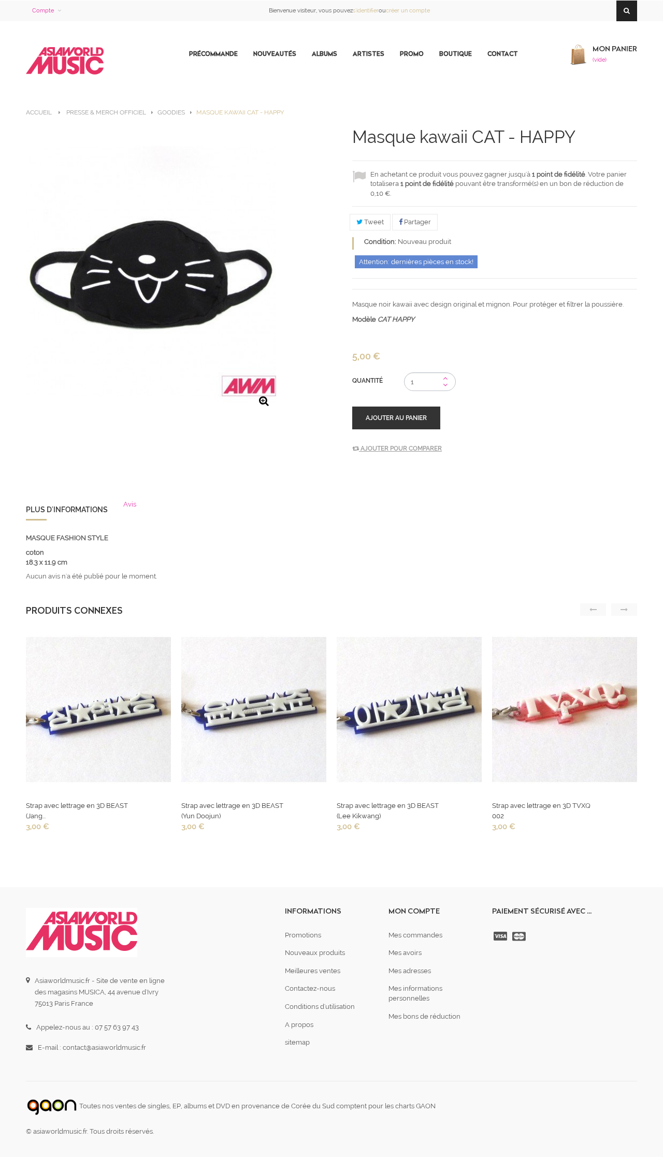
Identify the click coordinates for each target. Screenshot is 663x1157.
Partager (416, 222)
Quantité (367, 380)
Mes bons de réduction (424, 1016)
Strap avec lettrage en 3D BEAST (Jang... (77, 811)
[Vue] (97, 712)
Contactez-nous (310, 988)
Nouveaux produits (315, 953)
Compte (43, 10)
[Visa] (501, 936)
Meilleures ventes (312, 971)
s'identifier (366, 10)
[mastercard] (520, 936)
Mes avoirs (405, 953)
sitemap (297, 1042)
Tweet (373, 222)
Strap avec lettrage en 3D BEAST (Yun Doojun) (232, 811)
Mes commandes (415, 935)
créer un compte (408, 10)
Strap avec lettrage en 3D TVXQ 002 (541, 811)
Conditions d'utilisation (320, 1006)
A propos (299, 1025)
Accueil (39, 112)
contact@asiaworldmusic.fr (104, 1047)
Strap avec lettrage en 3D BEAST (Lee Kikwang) (388, 811)
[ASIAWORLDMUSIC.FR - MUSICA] (65, 61)
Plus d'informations (67, 509)
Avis (129, 504)
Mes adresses (409, 971)
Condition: (380, 241)
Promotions (303, 935)
